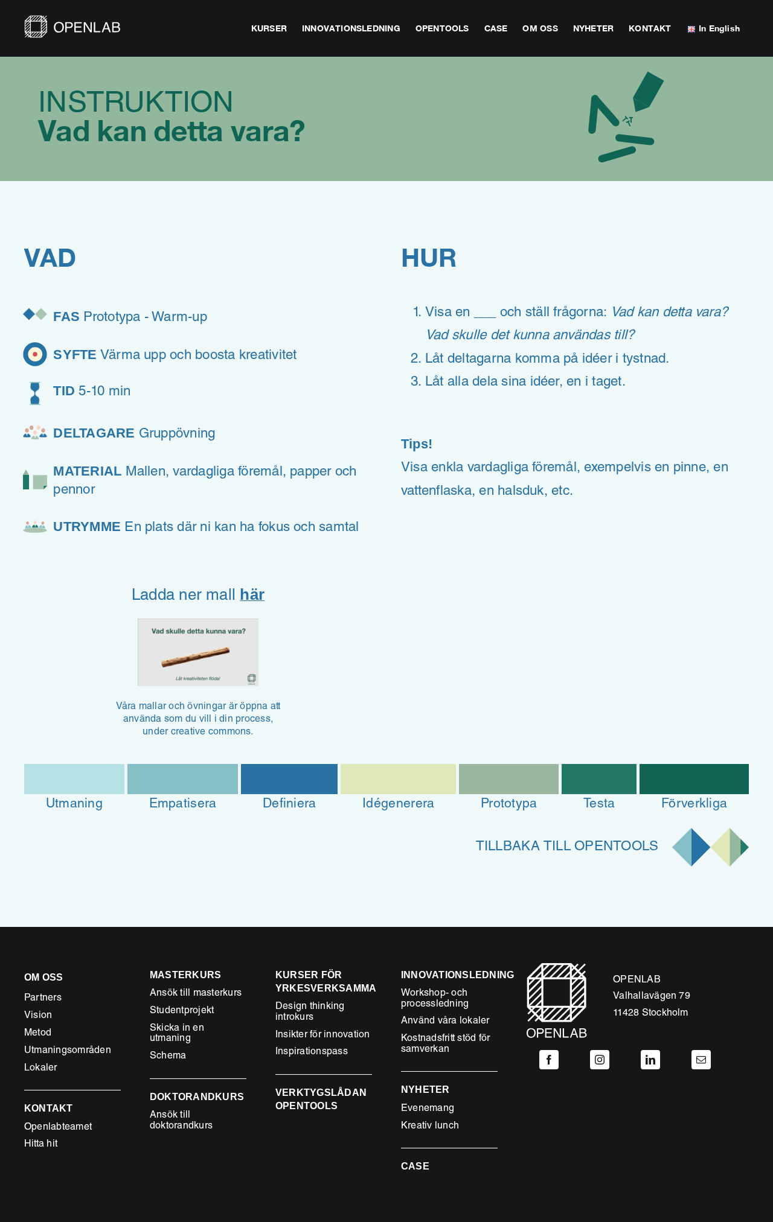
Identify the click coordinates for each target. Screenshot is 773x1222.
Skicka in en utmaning (177, 1034)
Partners (43, 999)
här (252, 594)
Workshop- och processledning (435, 999)
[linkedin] (650, 1059)
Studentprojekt (182, 1011)
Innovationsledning (457, 975)
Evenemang (427, 1109)
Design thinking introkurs (310, 1012)
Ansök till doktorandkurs (181, 1121)
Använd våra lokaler (445, 1021)
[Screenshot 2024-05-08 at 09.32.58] (198, 623)
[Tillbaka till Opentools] (575, 853)
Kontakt (48, 1108)
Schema (168, 1056)
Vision (38, 1016)
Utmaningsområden (67, 1051)
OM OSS (43, 977)
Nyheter (425, 1089)
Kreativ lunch (430, 1126)
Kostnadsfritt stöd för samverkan (445, 1044)
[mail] (701, 1059)
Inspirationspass (311, 1052)
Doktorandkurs (197, 1097)
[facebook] (549, 1059)
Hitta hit (40, 1145)
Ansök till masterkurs (196, 994)
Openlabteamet (58, 1128)
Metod (37, 1034)
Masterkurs (185, 975)
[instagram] (599, 1059)
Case (415, 1166)
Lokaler (40, 1069)
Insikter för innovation (322, 1035)
